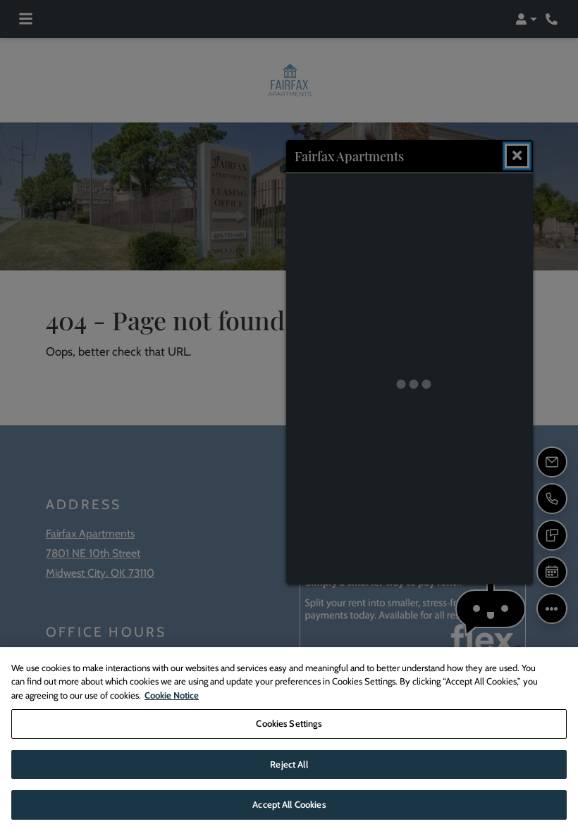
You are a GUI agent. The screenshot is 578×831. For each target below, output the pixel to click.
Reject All (288, 764)
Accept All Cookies (288, 804)
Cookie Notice (171, 695)
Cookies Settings (288, 723)
